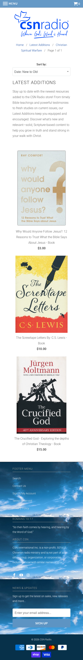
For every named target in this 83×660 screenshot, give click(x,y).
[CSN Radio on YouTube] (21, 575)
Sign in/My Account (24, 493)
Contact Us (19, 485)
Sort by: (41, 64)
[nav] (10, 4)
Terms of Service (22, 500)
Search (17, 478)
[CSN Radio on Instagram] (28, 575)
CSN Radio (45, 639)
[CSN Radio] (41, 25)
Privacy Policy (21, 508)
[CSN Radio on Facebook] (15, 575)
